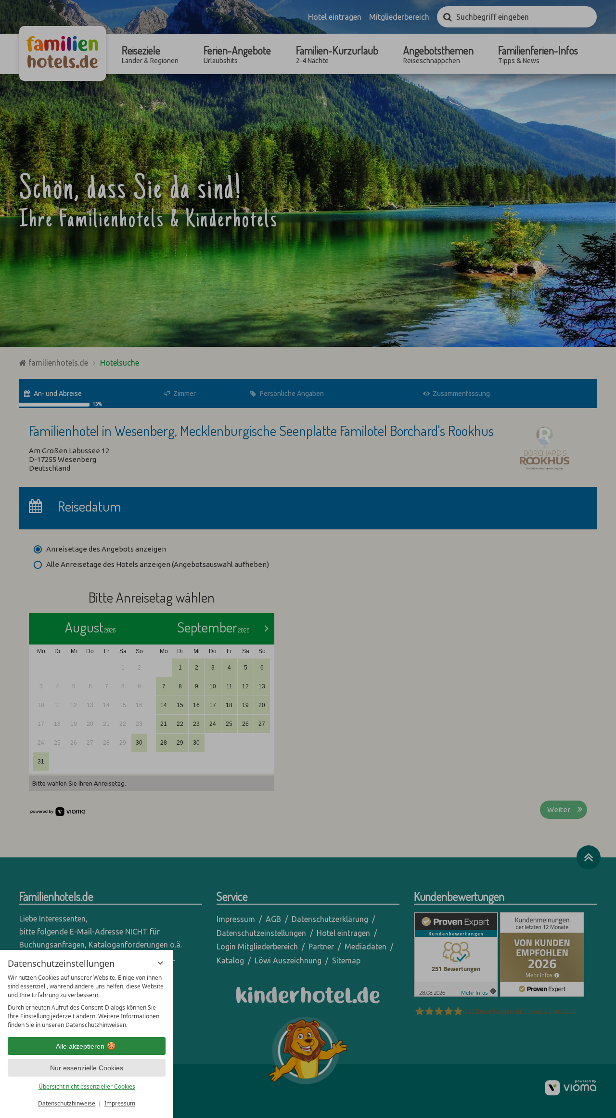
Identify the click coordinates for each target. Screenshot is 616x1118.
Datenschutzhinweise (66, 1103)
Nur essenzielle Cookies (86, 1068)
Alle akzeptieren (80, 1046)
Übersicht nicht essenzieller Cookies (86, 1086)
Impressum (119, 1103)
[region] (87, 1001)
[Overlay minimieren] (160, 963)
